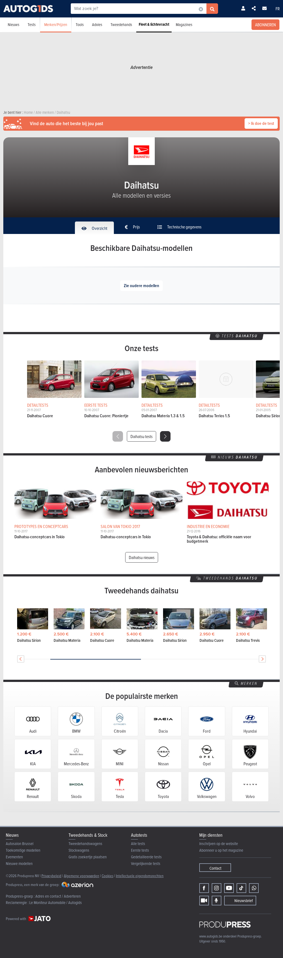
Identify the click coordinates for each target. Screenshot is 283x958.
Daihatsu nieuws (141, 557)
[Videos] (204, 900)
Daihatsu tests (141, 436)
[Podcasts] (216, 900)
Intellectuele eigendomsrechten (140, 875)
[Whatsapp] (254, 888)
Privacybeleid (51, 875)
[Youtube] (229, 888)
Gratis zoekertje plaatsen (88, 857)
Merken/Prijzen (55, 24)
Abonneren (265, 25)
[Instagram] (216, 888)
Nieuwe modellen (19, 863)
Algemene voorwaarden (81, 875)
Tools (80, 24)
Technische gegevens (183, 227)
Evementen (14, 857)
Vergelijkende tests (145, 863)
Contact (215, 868)
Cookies (107, 875)
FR (278, 8)
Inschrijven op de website (218, 843)
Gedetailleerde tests (146, 857)
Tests (32, 24)
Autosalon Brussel (19, 843)
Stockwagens (79, 850)
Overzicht (99, 228)
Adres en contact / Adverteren (58, 896)
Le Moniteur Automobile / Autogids (55, 902)
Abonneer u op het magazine (221, 850)
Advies (97, 24)
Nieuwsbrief (243, 900)
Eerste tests (140, 850)
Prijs (136, 227)
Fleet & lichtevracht (154, 24)
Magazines (184, 24)
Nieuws (13, 24)
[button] (165, 436)
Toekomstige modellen (23, 850)
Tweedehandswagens (85, 843)
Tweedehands (121, 24)
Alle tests (138, 843)
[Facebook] (204, 888)
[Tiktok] (241, 888)
